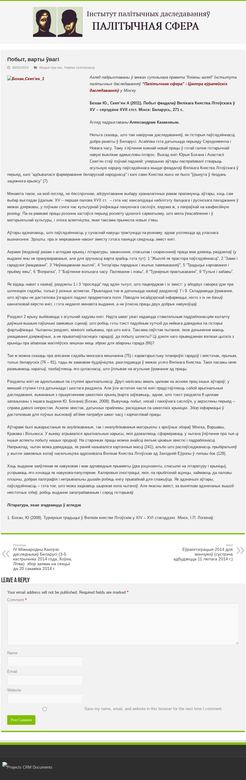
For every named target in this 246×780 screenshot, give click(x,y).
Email (12, 671)
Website (14, 690)
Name (12, 653)
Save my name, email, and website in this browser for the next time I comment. (153, 708)
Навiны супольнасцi (79, 67)
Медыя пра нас (50, 67)
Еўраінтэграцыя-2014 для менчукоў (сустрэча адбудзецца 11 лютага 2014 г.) (203, 552)
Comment (17, 600)
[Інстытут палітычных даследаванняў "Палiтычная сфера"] (123, 21)
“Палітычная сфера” (163, 84)
